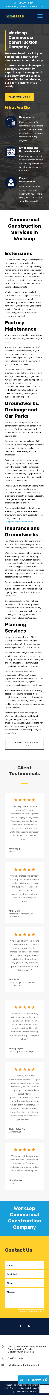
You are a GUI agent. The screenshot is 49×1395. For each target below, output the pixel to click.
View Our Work (19, 97)
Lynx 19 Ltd (38, 1388)
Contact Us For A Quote (24, 744)
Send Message (31, 1311)
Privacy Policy (21, 1391)
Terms (33, 1391)
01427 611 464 (15, 1358)
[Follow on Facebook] (20, 1326)
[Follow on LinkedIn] (28, 1326)
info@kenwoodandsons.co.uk (19, 521)
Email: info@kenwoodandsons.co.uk (24, 6)
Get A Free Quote (32, 1379)
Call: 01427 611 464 (23, 3)
